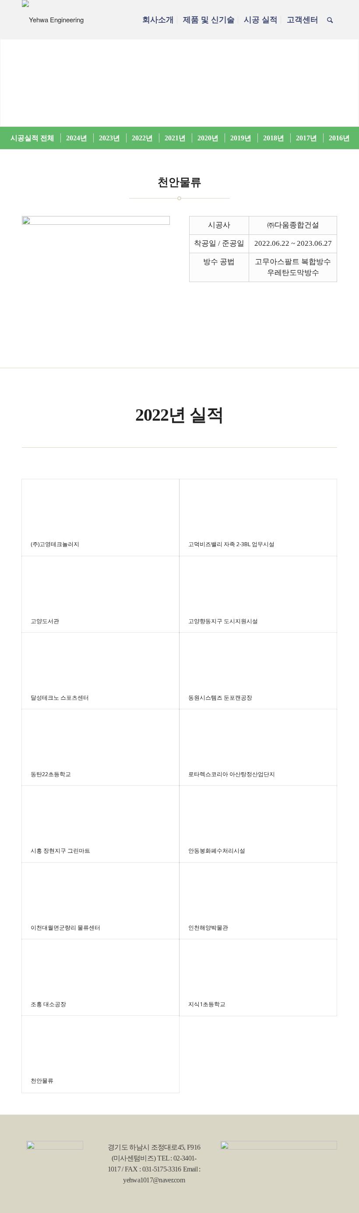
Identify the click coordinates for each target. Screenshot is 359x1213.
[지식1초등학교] (258, 965)
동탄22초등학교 (51, 774)
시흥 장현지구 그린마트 (60, 850)
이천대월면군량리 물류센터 (65, 927)
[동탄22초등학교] (100, 735)
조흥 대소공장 (48, 1004)
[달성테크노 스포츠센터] (100, 659)
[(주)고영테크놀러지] (100, 505)
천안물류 (42, 1080)
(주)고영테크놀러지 (55, 544)
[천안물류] (100, 1042)
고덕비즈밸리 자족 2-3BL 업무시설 (231, 544)
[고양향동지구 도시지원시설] (258, 582)
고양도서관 (45, 621)
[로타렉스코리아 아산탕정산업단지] (258, 735)
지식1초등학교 (206, 1004)
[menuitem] (158, 19)
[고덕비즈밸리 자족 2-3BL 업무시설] (258, 505)
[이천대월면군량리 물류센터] (100, 889)
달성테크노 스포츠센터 (60, 697)
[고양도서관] (100, 582)
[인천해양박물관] (258, 889)
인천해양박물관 (208, 927)
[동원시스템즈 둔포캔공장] (258, 659)
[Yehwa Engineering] (53, 19)
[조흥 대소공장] (100, 965)
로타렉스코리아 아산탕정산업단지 (231, 774)
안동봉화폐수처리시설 (216, 850)
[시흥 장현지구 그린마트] (100, 812)
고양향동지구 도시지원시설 (223, 621)
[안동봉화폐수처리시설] (258, 812)
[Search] (330, 19)
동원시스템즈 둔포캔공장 (220, 697)
